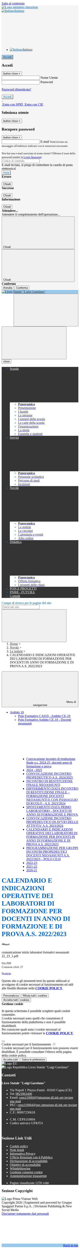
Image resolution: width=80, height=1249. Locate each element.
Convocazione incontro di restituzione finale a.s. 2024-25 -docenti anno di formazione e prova (50, 762)
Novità (14, 647)
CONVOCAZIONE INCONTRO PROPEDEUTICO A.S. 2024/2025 (49, 775)
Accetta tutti (16, 1000)
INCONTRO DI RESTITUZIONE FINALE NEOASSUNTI (49, 783)
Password (46, 82)
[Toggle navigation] (34, 342)
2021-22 (31, 866)
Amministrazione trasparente (28, 1176)
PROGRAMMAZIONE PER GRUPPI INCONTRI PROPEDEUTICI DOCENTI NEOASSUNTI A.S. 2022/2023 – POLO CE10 (52, 853)
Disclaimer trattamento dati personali (25, 1213)
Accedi (7, 57)
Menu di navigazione (54, 703)
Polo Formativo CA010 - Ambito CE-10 (44, 716)
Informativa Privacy (22, 1153)
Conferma (22, 287)
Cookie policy (19, 1146)
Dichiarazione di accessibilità (28, 1161)
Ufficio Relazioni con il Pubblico (31, 1157)
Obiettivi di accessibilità (25, 1165)
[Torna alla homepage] (40, 292)
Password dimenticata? (16, 89)
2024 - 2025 (34, 770)
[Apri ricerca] (46, 310)
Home (14, 644)
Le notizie (16, 651)
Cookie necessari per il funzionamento (27, 1044)
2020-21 (31, 870)
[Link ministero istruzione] (20, 7)
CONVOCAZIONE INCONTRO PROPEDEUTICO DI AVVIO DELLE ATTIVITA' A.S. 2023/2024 (52, 822)
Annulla (7, 287)
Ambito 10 (17, 712)
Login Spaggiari (33, 157)
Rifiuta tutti (35, 995)
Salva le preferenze (33, 1059)
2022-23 (31, 863)
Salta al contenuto (13, 3)
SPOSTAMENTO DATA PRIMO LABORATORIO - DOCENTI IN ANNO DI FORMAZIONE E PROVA (52, 810)
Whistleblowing (20, 1168)
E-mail (44, 141)
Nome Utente (49, 77)
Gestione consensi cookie (26, 1172)
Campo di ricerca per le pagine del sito (26, 603)
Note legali (17, 1150)
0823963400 (24, 1094)
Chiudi (7, 184)
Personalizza (11, 995)
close (6, 361)
